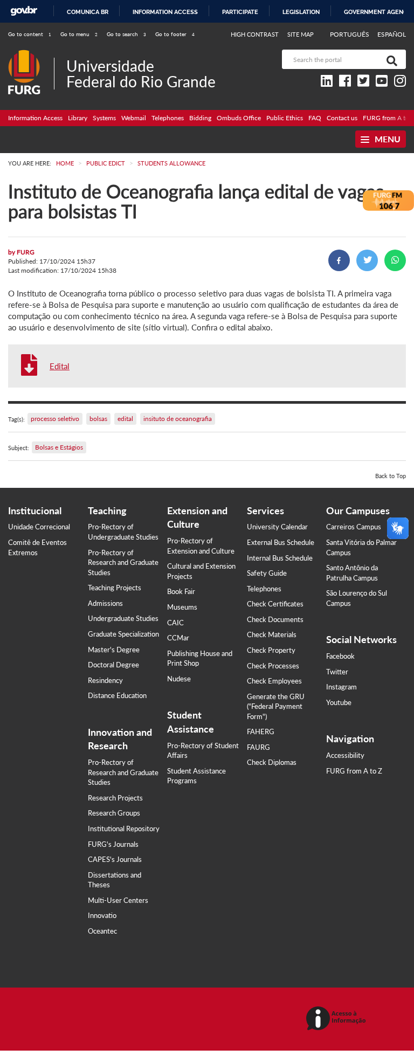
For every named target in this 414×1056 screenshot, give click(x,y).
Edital (60, 366)
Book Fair (181, 591)
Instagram (341, 686)
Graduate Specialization (123, 634)
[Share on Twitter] (367, 260)
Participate (240, 12)
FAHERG (260, 731)
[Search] (390, 59)
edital (125, 419)
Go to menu (79, 34)
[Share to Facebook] (339, 260)
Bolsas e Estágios (59, 447)
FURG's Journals (113, 844)
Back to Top (390, 475)
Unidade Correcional (39, 526)
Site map (300, 34)
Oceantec (102, 931)
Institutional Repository (124, 828)
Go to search (126, 34)
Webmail (133, 118)
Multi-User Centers (118, 900)
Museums (182, 607)
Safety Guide (267, 573)
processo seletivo (55, 419)
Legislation (301, 12)
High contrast (255, 34)
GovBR (23, 11)
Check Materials (271, 634)
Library (77, 118)
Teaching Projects (114, 587)
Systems (104, 118)
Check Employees (274, 681)
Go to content (29, 34)
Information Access (35, 118)
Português (350, 34)
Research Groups (114, 813)
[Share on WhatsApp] (395, 260)
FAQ (314, 118)
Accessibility (345, 755)
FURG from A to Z (354, 771)
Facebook (340, 656)
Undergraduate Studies (123, 618)
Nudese (179, 678)
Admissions (105, 603)
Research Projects (115, 797)
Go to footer (175, 34)
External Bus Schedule (280, 542)
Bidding (200, 118)
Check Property (271, 650)
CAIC (175, 622)
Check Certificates (275, 603)
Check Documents (275, 619)
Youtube (338, 702)
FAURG (258, 747)
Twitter (337, 671)
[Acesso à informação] (337, 1019)
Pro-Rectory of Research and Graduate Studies (123, 562)
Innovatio (102, 915)
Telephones (167, 118)
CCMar (178, 637)
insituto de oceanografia (177, 419)
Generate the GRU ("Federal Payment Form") (276, 706)
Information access (165, 12)
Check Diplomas (271, 762)
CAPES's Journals (115, 859)
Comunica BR (87, 12)
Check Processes (273, 665)
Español (391, 34)
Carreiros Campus (353, 526)
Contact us (342, 118)
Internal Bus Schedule (280, 558)
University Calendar (277, 526)
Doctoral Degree (113, 664)
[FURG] (31, 54)
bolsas (98, 419)
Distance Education (117, 695)
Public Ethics (284, 118)
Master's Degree (114, 649)
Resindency (105, 680)
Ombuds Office (239, 118)
